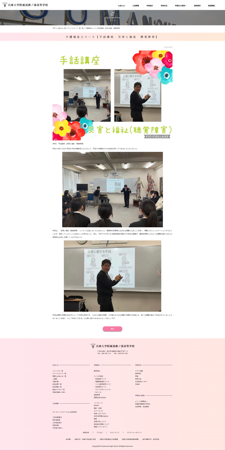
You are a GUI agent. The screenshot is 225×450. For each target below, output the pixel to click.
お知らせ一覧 (61, 28)
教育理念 (97, 371)
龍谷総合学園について (101, 424)
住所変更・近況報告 (142, 407)
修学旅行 (138, 373)
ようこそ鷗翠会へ (141, 401)
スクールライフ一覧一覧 (75, 28)
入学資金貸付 (57, 423)
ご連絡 (54, 379)
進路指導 (97, 395)
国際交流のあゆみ (100, 397)
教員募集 (211, 5)
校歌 (95, 419)
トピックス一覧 (57, 371)
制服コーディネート (101, 427)
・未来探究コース (100, 387)
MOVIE (96, 405)
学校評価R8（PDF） (59, 392)
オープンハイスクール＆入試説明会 (64, 412)
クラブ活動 (139, 371)
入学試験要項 (57, 417)
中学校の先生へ (57, 428)
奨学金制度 (56, 420)
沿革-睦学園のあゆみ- (101, 416)
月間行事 (55, 381)
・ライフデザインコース (102, 389)
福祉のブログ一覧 (58, 389)
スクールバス (98, 411)
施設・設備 (97, 408)
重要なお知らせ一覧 (59, 376)
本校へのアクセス (100, 413)
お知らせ (121, 5)
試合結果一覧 (57, 384)
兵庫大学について (100, 421)
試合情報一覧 (57, 387)
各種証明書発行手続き (142, 404)
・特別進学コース (100, 379)
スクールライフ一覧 (59, 373)
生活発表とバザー (141, 381)
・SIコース (97, 392)
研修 (136, 376)
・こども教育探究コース (102, 384)
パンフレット (98, 403)
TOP (53, 28)
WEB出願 (55, 425)
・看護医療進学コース (101, 381)
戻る (112, 329)
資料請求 (197, 5)
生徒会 (137, 384)
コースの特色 (98, 376)
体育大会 (138, 379)
